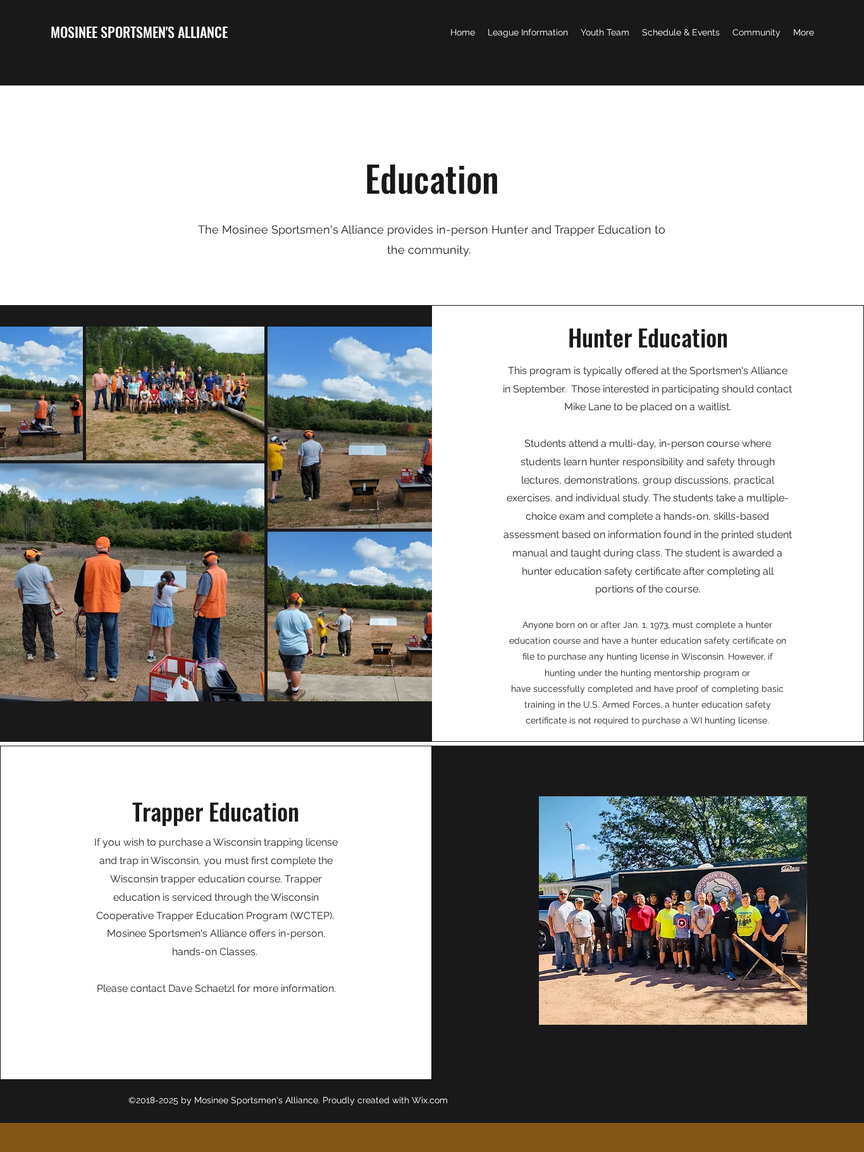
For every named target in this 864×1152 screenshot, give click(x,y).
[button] (527, 32)
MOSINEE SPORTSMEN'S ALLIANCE (139, 32)
